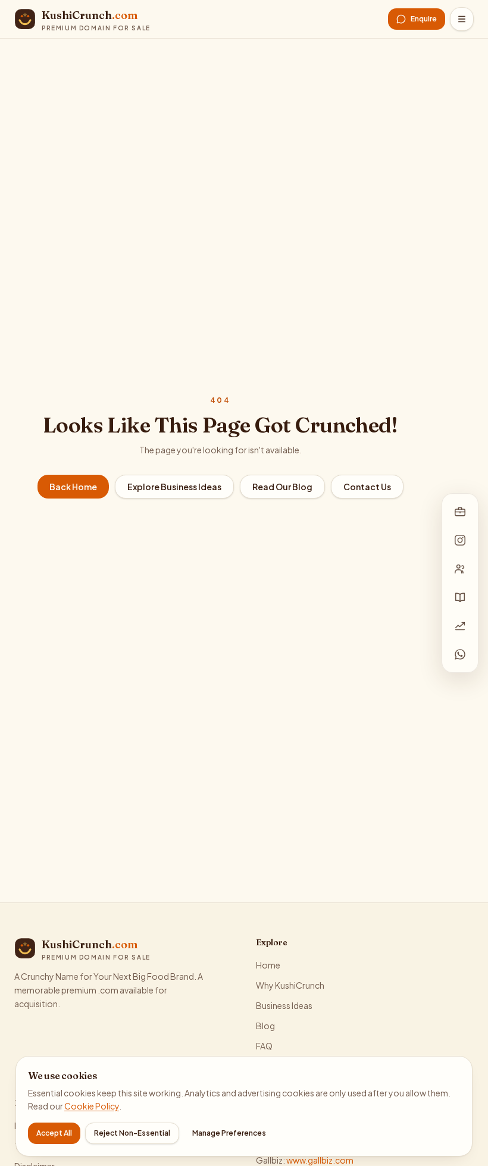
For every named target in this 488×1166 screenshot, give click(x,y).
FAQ (264, 1045)
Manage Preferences (229, 1133)
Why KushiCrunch (290, 985)
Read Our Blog (282, 486)
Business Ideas (284, 1005)
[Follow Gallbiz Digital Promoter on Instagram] (460, 540)
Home (268, 965)
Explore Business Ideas (174, 486)
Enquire (424, 18)
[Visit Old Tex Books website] (460, 597)
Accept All (54, 1133)
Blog (265, 1025)
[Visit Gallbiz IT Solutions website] (460, 512)
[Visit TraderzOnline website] (460, 626)
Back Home (73, 486)
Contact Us (367, 486)
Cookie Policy (91, 1106)
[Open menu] (462, 19)
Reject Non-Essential (132, 1133)
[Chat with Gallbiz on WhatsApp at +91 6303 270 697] (460, 654)
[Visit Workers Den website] (460, 569)
